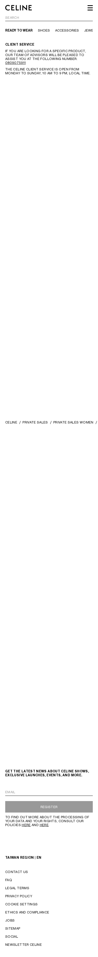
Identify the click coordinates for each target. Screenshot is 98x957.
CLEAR (87, 18)
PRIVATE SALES (35, 422)
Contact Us (16, 872)
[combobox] (49, 18)
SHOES (44, 30)
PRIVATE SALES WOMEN (73, 422)
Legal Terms (17, 888)
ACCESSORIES (67, 30)
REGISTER (49, 807)
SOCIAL (11, 936)
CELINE (11, 422)
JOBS (10, 920)
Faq (8, 880)
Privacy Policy (18, 896)
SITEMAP (12, 928)
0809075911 (15, 63)
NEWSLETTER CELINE (23, 945)
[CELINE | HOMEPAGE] (18, 8)
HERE (26, 825)
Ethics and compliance (27, 912)
